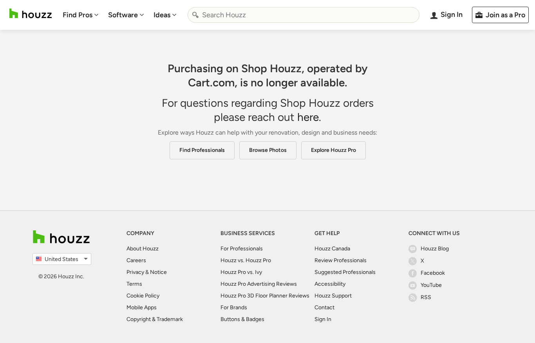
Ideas (162, 15)
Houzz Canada (332, 248)
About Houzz (143, 248)
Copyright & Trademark (155, 319)
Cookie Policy (143, 295)
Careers (136, 260)
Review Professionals (340, 260)
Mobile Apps (142, 307)
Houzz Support (333, 295)
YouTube (431, 285)
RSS (426, 297)
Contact (324, 307)
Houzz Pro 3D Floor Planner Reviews (265, 295)
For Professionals (242, 248)
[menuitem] (80, 15)
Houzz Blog (435, 248)
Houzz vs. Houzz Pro (246, 260)
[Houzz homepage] (30, 13)
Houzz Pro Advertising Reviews (259, 284)
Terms (134, 284)
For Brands (234, 307)
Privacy (135, 272)
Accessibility (329, 284)
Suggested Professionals (345, 272)
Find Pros (77, 15)
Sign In (322, 319)
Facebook (433, 273)
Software (123, 15)
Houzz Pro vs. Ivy (241, 272)
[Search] (195, 15)
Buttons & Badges (242, 319)
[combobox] (303, 15)
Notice (158, 272)
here (308, 117)
